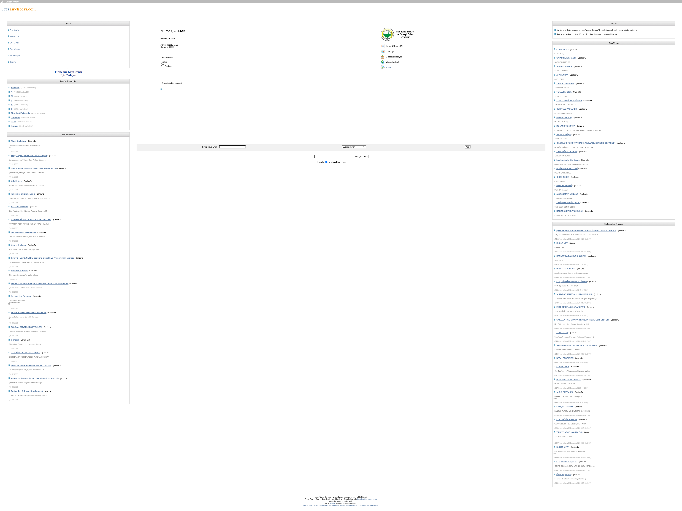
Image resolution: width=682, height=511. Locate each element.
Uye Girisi (14, 43)
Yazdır (388, 67)
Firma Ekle (14, 36)
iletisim (13, 62)
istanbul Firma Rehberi (369, 505)
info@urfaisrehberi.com (367, 499)
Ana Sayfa (14, 30)
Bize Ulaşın (15, 55)
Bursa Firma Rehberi (349, 505)
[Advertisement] (283, 11)
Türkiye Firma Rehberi (329, 505)
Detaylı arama (16, 49)
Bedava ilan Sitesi (310, 505)
